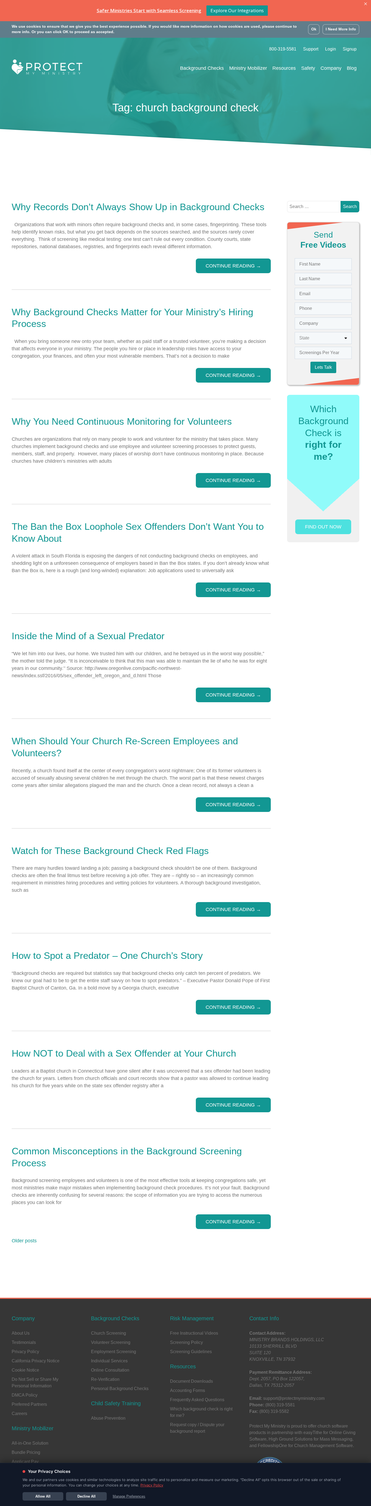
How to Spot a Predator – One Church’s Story (107, 955)
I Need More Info (341, 29)
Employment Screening (113, 1351)
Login (330, 49)
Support (310, 49)
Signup (350, 49)
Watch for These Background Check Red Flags (110, 850)
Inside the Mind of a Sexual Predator (88, 636)
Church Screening (108, 1333)
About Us (21, 1333)
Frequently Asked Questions (197, 1399)
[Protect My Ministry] (47, 68)
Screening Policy (186, 1342)
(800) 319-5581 (280, 1405)
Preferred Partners (29, 1404)
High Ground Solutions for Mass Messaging (310, 1439)
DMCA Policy (24, 1395)
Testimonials (24, 1342)
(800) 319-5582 (274, 1411)
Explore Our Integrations (237, 10)
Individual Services (109, 1361)
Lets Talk (323, 367)
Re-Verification (105, 1379)
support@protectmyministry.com (294, 1398)
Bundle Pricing (26, 1452)
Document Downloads (191, 1381)
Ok (313, 29)
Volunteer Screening (110, 1342)
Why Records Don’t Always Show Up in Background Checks (139, 206)
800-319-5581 (282, 49)
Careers (19, 1413)
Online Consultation (110, 1370)
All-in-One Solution (30, 1443)
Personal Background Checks (120, 1388)
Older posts (24, 1240)
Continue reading (233, 266)
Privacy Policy (25, 1351)
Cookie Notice (25, 1370)
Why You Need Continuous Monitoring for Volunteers (122, 421)
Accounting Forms (187, 1390)
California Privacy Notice (35, 1361)
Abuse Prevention (108, 1418)
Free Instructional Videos (194, 1333)
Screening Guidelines (191, 1351)
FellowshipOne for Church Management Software (305, 1445)
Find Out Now (323, 527)
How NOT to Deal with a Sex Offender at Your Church (124, 1053)
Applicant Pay (25, 1461)
